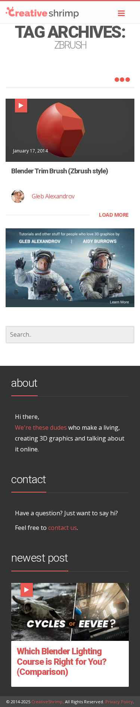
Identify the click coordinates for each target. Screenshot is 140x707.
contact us (62, 528)
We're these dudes (41, 427)
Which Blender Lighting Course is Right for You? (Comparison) (61, 661)
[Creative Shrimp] (70, 12)
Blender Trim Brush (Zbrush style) (59, 171)
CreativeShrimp (47, 701)
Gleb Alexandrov (53, 196)
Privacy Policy (119, 701)
